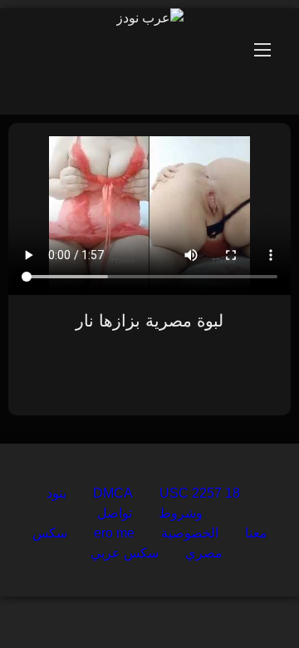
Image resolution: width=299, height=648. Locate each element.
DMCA (113, 493)
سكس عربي (125, 553)
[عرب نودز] (150, 18)
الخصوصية (189, 533)
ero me (114, 533)
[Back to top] (247, 598)
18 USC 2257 (199, 493)
